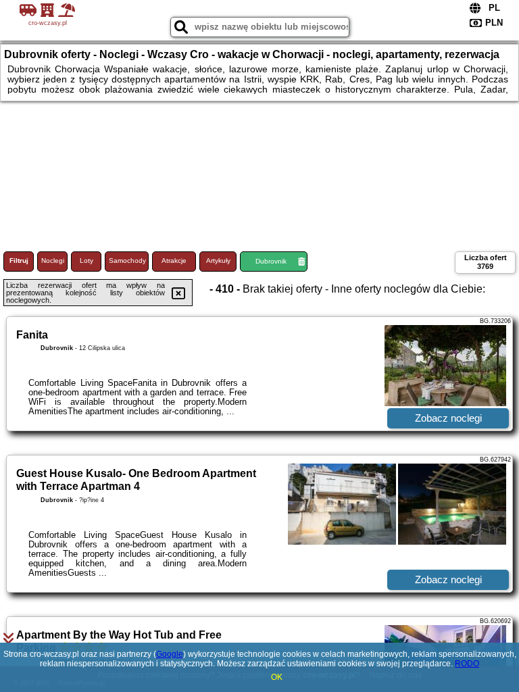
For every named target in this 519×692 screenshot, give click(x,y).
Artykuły (218, 260)
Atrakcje (174, 260)
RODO (467, 663)
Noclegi (52, 260)
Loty (86, 260)
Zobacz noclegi (448, 418)
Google (169, 654)
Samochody (127, 260)
